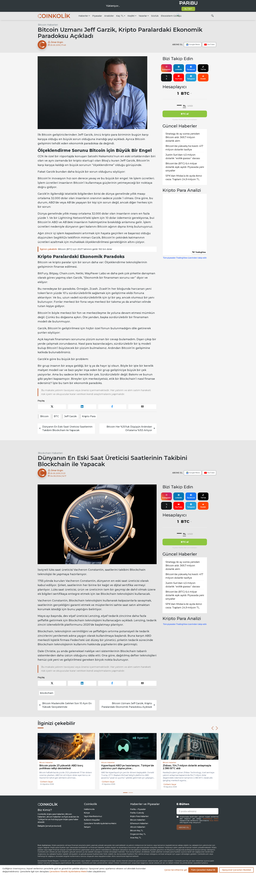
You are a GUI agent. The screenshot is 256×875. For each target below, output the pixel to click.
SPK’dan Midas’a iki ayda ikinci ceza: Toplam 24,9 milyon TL (183, 177)
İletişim (87, 827)
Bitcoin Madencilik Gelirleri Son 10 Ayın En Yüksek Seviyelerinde (67, 705)
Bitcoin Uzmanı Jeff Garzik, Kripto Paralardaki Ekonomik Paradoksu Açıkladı (126, 705)
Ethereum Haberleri (139, 823)
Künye (87, 813)
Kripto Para (89, 416)
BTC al (185, 114)
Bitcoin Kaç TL (136, 830)
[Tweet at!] (52, 406)
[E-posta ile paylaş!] (142, 406)
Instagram (166, 69)
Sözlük (155, 16)
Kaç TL (120, 16)
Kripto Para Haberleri (139, 816)
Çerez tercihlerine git (175, 870)
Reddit (203, 79)
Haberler (83, 16)
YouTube (178, 79)
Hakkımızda (89, 809)
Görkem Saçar (46, 784)
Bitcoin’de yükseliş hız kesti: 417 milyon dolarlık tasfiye (184, 148)
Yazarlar (143, 16)
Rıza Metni (213, 821)
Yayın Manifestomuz (93, 816)
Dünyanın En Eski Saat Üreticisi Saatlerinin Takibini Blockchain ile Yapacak (67, 428)
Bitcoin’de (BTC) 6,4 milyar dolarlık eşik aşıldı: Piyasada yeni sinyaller (184, 167)
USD (190, 105)
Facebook (191, 69)
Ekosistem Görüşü (171, 16)
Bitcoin (44, 416)
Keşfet (131, 16)
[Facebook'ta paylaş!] (112, 406)
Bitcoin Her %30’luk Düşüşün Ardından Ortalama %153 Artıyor (129, 428)
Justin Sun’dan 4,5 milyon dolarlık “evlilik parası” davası (182, 156)
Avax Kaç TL (135, 838)
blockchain (46, 693)
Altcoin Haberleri (137, 827)
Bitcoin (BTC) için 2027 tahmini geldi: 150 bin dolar (76, 249)
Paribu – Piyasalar (138, 809)
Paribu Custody (137, 813)
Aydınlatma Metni (210, 819)
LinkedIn (178, 69)
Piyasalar (97, 16)
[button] (212, 728)
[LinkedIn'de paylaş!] (82, 406)
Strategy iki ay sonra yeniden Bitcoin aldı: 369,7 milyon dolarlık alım (182, 137)
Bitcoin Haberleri (48, 24)
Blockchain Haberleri (50, 453)
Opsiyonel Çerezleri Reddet (236, 870)
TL (184, 105)
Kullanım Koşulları (92, 820)
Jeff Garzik (70, 416)
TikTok (203, 69)
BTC (56, 416)
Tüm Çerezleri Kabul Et (203, 870)
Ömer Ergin (56, 42)
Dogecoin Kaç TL (138, 834)
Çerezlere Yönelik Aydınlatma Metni (100, 823)
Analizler (109, 16)
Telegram (191, 79)
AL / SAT (188, 9)
